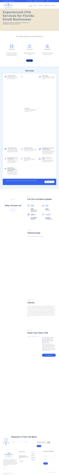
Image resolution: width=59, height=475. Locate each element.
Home (30, 5)
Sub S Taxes (45, 75)
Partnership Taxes (12, 148)
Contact (53, 5)
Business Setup (28, 148)
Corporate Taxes (11, 75)
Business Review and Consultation (12, 158)
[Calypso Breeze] (8, 5)
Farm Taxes (27, 157)
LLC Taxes (26, 108)
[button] (29, 60)
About (35, 5)
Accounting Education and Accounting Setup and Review (12, 169)
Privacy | (50, 472)
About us (33, 453)
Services (40, 5)
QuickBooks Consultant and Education (48, 148)
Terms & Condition (53, 472)
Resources (47, 5)
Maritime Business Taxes (46, 158)
